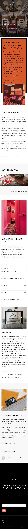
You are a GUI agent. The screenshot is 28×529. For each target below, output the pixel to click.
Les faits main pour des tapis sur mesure (12, 278)
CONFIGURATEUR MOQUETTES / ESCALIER (11, 374)
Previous (20, 457)
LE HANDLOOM (4, 285)
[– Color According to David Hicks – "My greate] (7, 465)
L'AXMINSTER (4, 268)
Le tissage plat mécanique (8, 275)
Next (24, 457)
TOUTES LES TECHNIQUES (10, 299)
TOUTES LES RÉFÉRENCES (17, 191)
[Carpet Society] (3, 521)
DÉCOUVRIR (8, 80)
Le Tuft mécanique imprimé (8, 271)
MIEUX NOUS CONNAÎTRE (9, 156)
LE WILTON (4, 264)
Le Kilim (3, 292)
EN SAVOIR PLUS (7, 443)
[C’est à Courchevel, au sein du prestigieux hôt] (20, 465)
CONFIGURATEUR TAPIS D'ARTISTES (10, 377)
